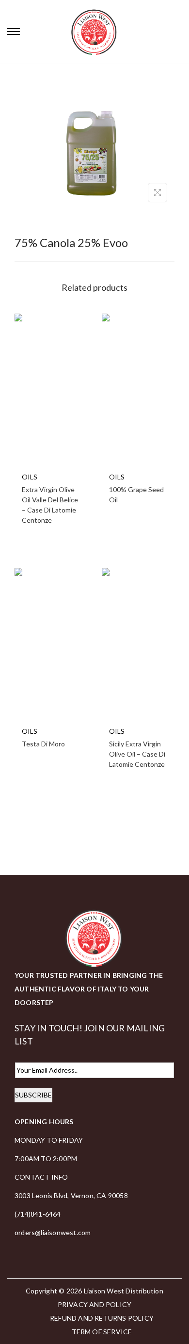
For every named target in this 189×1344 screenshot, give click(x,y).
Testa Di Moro (43, 744)
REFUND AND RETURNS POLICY (102, 1318)
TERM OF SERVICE (102, 1331)
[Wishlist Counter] (179, 31)
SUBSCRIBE (33, 1095)
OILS (29, 477)
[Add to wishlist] (29, 117)
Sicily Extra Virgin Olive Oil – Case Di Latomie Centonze (137, 754)
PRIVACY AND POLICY (95, 1304)
